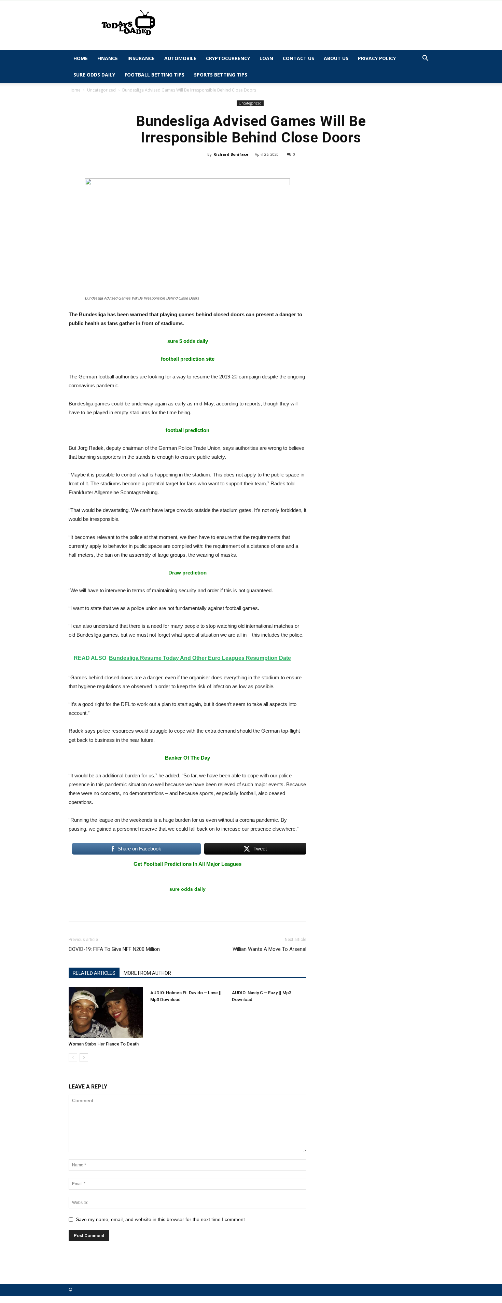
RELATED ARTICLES (94, 973)
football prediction (187, 430)
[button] (425, 59)
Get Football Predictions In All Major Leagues (187, 864)
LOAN (266, 58)
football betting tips (154, 74)
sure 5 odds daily (187, 341)
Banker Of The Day (187, 758)
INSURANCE (141, 58)
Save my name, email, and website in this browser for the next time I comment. (161, 1219)
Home (80, 58)
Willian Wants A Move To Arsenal (269, 949)
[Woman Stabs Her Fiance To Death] (106, 1012)
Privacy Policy (377, 58)
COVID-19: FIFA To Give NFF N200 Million (114, 949)
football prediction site (187, 359)
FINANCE (107, 58)
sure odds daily (187, 889)
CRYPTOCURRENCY (228, 58)
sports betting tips (220, 74)
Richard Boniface (230, 154)
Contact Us (298, 58)
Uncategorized (101, 90)
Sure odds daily (94, 74)
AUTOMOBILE (180, 58)
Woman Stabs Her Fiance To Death (104, 1043)
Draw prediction (187, 573)
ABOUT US (336, 58)
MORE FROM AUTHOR (147, 973)
